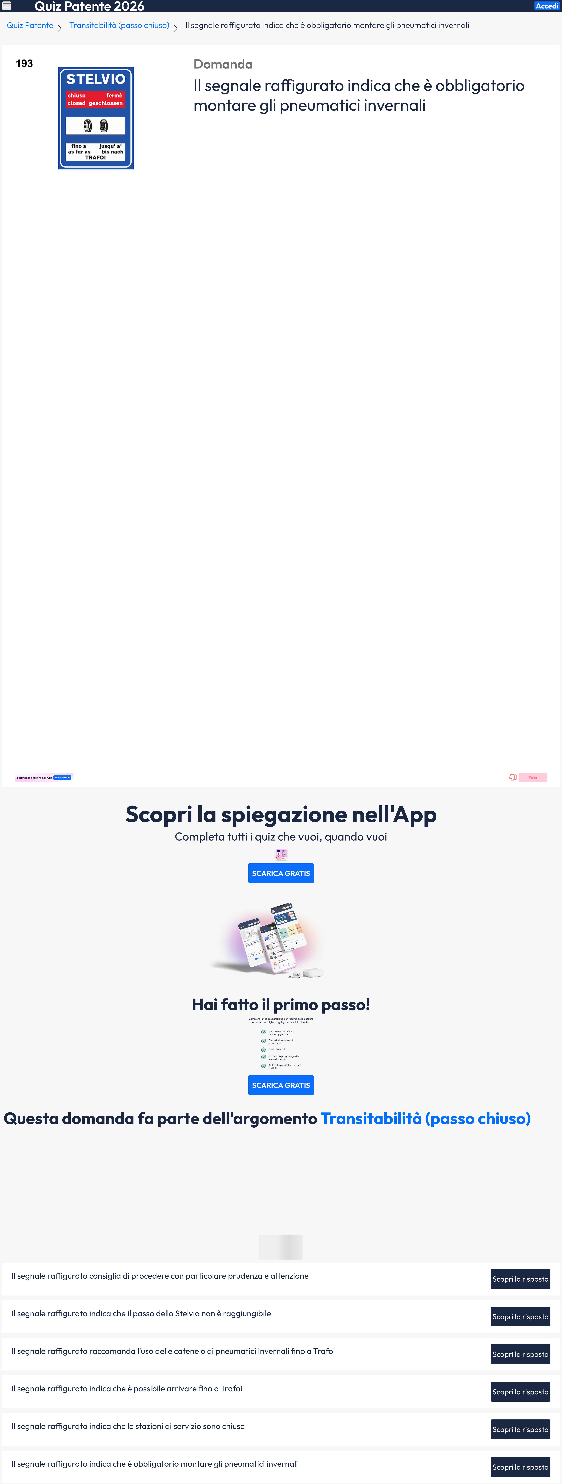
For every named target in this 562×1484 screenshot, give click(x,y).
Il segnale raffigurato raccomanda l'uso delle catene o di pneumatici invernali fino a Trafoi (173, 1351)
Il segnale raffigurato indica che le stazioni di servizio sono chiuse (128, 1426)
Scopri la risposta (520, 1278)
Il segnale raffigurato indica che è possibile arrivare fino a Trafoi (127, 1388)
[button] (6, 5)
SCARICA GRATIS (281, 873)
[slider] (274, 1257)
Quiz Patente (30, 25)
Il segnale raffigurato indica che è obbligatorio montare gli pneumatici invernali (155, 1463)
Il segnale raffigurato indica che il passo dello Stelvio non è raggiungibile (141, 1313)
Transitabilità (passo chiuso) (119, 25)
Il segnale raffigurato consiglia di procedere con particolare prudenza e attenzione (160, 1276)
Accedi (547, 5)
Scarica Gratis (62, 777)
